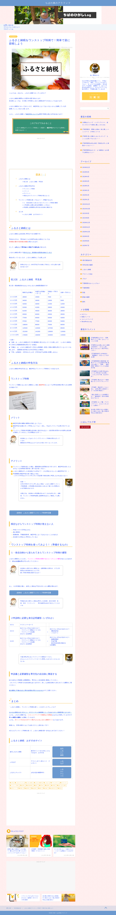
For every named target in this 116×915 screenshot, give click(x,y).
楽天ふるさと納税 (62, 752)
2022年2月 (85, 195)
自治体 (45, 788)
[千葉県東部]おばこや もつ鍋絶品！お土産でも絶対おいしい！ (95, 151)
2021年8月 (85, 218)
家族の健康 (86, 297)
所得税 (47, 785)
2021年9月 (85, 213)
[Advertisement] (40, 152)
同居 (83, 292)
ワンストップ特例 (29, 188)
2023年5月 (85, 172)
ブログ (84, 278)
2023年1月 (85, 190)
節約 (83, 301)
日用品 (53, 785)
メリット (26, 191)
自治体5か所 (53, 788)
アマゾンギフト (55, 782)
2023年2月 (85, 185)
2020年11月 (86, 227)
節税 (40, 788)
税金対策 (34, 788)
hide (43, 175)
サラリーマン (64, 782)
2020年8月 (85, 241)
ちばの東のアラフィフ (58, 3)
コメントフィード (87, 319)
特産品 (20, 788)
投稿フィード (86, 317)
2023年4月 (85, 176)
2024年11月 (86, 167)
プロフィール (8, 29)
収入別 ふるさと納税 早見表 (33, 181)
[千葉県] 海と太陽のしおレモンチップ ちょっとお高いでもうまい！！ (95, 137)
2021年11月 (86, 204)
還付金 (60, 788)
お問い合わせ (8, 25)
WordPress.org (87, 321)
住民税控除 (29, 785)
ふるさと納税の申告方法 (27, 186)
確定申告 (27, 788)
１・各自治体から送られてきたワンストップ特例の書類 (41, 202)
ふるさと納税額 (38, 782)
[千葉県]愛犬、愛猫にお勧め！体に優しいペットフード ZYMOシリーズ (95, 130)
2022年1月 (85, 199)
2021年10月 (86, 208)
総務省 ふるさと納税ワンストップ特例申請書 (34, 513)
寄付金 (41, 785)
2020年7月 (85, 245)
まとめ (21, 211)
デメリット (27, 193)
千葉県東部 (86, 288)
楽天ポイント (13, 788)
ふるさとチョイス (62, 772)
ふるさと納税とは (24, 179)
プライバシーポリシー (12, 27)
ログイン (84, 314)
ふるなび (62, 762)
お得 (12, 782)
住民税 (22, 785)
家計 (36, 785)
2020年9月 (85, 236)
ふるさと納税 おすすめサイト (33, 214)
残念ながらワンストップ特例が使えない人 (37, 195)
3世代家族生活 (13, 36)
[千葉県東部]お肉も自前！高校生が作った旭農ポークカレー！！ (95, 144)
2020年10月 (86, 231)
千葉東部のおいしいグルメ (91, 283)
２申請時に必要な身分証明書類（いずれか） (37, 205)
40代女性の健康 (87, 265)
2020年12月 (86, 222)
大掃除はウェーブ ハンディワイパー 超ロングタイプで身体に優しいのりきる (95, 123)
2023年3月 (85, 181)
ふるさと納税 (29, 782)
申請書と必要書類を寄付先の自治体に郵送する (38, 207)
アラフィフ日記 (87, 274)
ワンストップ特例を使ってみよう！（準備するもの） (36, 200)
